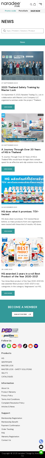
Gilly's (4, 373)
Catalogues (7, 377)
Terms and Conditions (10, 399)
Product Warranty (8, 392)
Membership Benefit (9, 422)
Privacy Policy (7, 395)
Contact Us (6, 440)
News (22, 42)
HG (2, 358)
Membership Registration (11, 418)
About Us (5, 388)
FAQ (3, 433)
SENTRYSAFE (6, 362)
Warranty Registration (10, 436)
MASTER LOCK (7, 365)
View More (8, 107)
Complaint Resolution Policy (12, 403)
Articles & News (8, 406)
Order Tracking (7, 429)
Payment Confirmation (10, 425)
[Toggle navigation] (40, 4)
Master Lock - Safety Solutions (16, 369)
